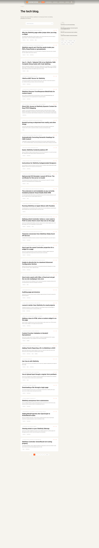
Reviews (69, 42)
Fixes (66, 40)
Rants (74, 40)
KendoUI (73, 42)
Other (65, 42)
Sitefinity (70, 40)
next (47, 454)
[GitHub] (71, 2)
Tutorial (62, 40)
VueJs (62, 42)
